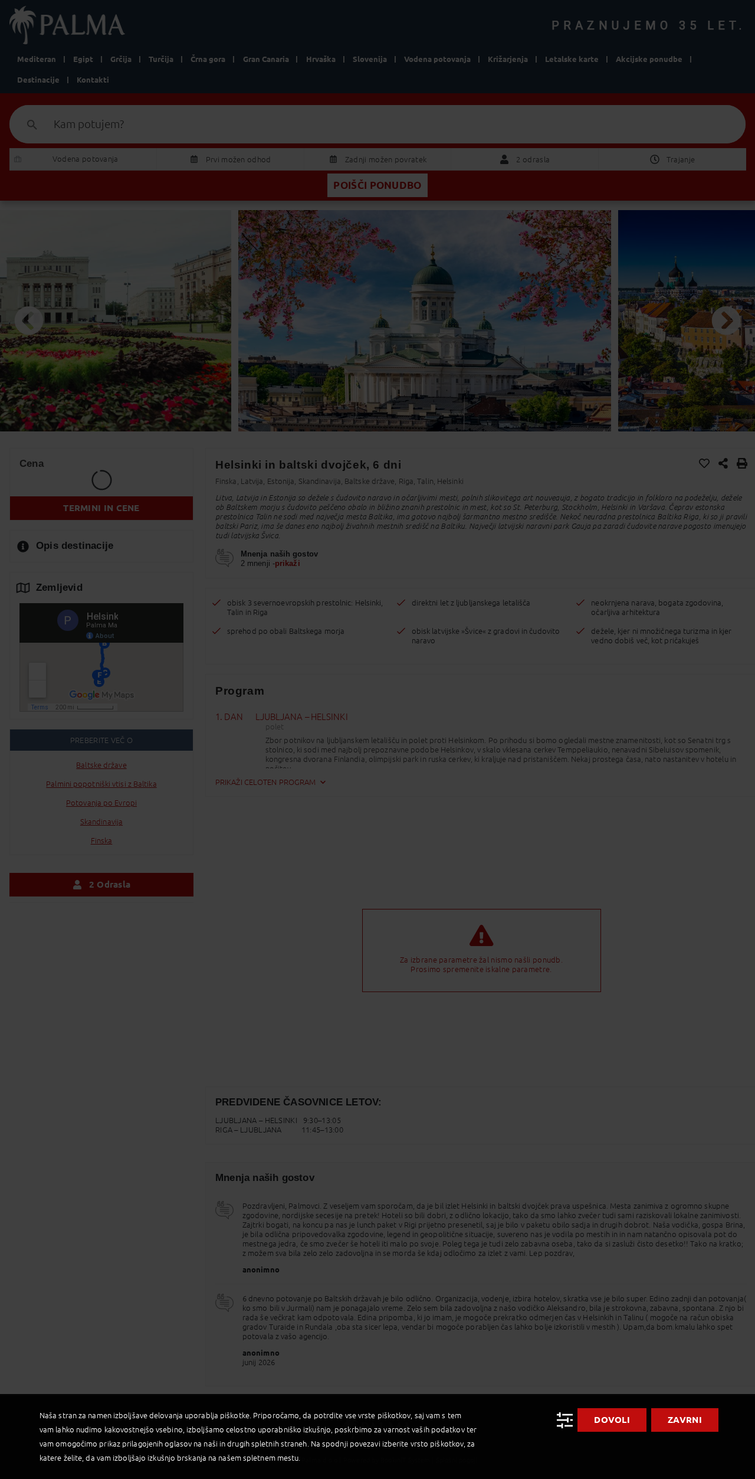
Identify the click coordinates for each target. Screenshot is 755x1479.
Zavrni (685, 1420)
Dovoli (612, 1420)
